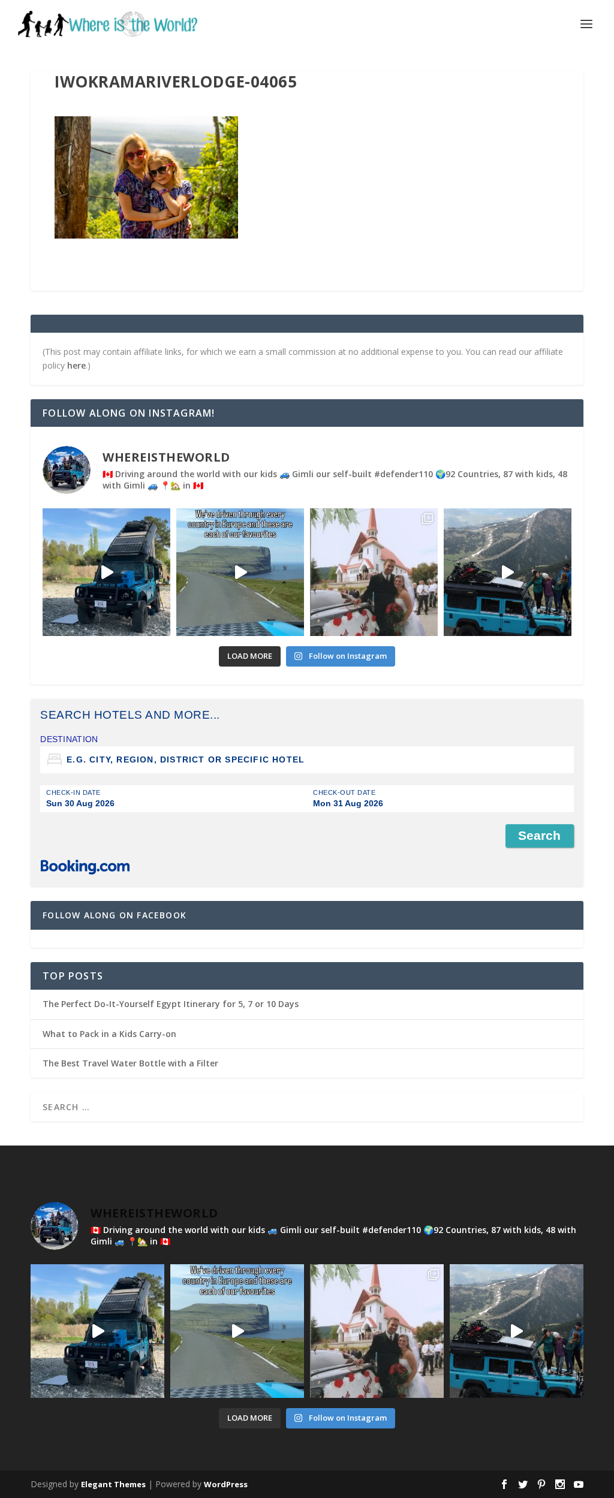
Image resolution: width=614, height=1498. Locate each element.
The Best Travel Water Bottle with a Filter (130, 1063)
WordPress (226, 1484)
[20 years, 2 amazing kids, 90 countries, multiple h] (374, 572)
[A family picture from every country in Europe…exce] (507, 572)
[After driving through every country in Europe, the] (240, 572)
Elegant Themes (113, 1484)
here (76, 365)
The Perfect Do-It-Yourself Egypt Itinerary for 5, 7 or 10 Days (171, 1003)
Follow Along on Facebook (114, 915)
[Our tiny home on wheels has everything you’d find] (106, 572)
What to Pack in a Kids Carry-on (109, 1033)
